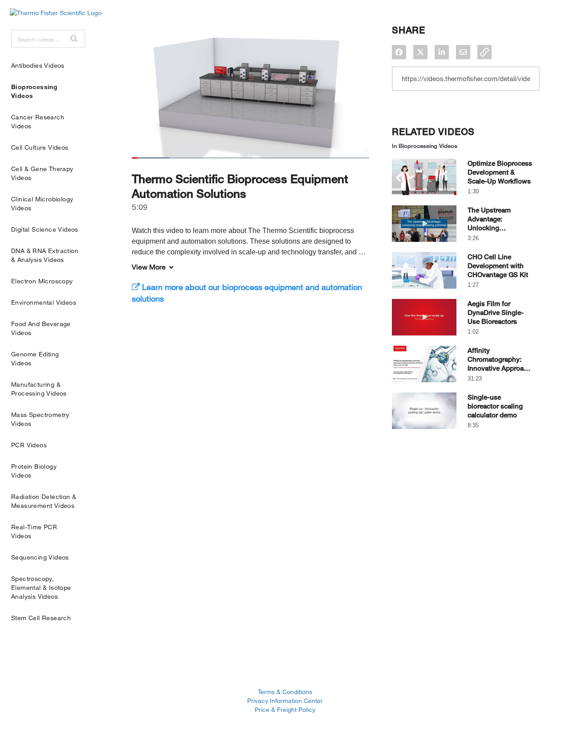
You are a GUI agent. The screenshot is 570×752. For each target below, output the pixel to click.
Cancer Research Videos (37, 121)
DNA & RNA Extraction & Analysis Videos (44, 255)
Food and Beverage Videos (41, 328)
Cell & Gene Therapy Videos (42, 173)
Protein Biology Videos (34, 470)
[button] (74, 38)
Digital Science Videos (44, 229)
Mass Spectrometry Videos (40, 419)
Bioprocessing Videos (34, 91)
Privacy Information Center (285, 700)
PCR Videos (29, 445)
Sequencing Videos (40, 557)
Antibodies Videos (38, 65)
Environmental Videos (43, 302)
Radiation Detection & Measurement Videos (43, 501)
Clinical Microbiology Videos (42, 203)
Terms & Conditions (285, 691)
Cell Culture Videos (40, 147)
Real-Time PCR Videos (34, 531)
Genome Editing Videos (35, 358)
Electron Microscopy (42, 281)
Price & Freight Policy (285, 709)
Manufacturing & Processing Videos (39, 388)
